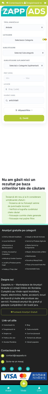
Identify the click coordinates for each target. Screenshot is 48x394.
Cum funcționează (33, 333)
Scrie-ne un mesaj (14, 361)
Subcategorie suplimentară (17, 60)
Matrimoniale (31, 256)
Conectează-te (15, 3)
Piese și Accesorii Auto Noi (35, 265)
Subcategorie (9, 48)
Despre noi (7, 333)
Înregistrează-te (34, 3)
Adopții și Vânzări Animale (35, 237)
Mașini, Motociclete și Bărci (36, 252)
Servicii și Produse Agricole (36, 241)
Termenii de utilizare (34, 338)
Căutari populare (33, 342)
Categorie (7, 35)
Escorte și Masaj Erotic (34, 260)
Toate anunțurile (32, 329)
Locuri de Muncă (9, 241)
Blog (28, 325)
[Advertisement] (24, 152)
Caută (25, 118)
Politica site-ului (9, 338)
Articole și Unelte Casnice (12, 258)
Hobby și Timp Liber (10, 269)
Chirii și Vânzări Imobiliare (12, 237)
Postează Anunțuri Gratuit (24, 312)
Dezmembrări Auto (33, 269)
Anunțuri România (10, 342)
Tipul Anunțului (11, 22)
